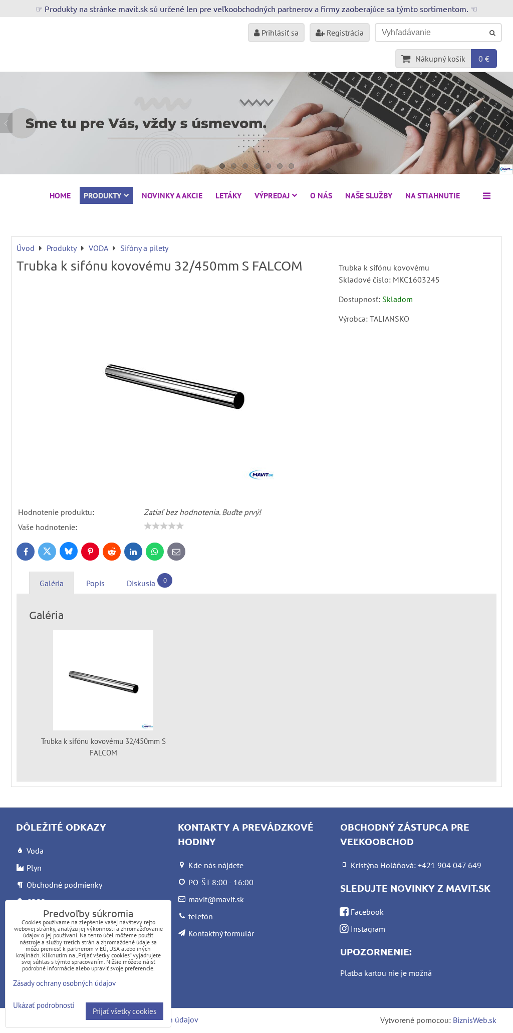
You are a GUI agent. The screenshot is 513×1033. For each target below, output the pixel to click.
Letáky (228, 195)
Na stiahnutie (432, 195)
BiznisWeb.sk (474, 1020)
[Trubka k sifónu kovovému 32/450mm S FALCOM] (174, 384)
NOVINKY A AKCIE (172, 195)
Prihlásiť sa (279, 33)
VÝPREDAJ (272, 195)
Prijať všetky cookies (124, 1011)
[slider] (164, 526)
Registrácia (344, 33)
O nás (321, 195)
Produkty (102, 195)
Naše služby (368, 195)
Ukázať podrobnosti (44, 1005)
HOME (60, 195)
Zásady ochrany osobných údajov (64, 983)
